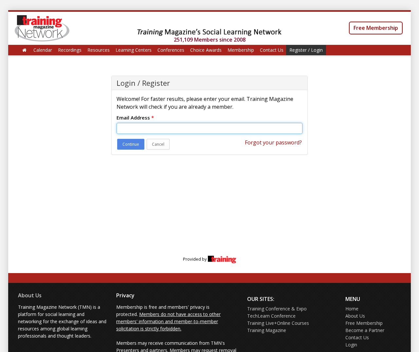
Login (351, 345)
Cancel (158, 144)
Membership (241, 50)
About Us (30, 295)
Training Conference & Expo (277, 309)
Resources (98, 50)
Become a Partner (364, 330)
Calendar (42, 50)
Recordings (70, 50)
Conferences (170, 50)
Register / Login (306, 50)
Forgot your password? (273, 142)
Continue (130, 144)
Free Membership (376, 27)
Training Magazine (266, 330)
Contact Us (271, 50)
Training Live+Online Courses (278, 323)
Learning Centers (134, 50)
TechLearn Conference (271, 316)
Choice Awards (206, 50)
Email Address (135, 117)
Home (351, 309)
